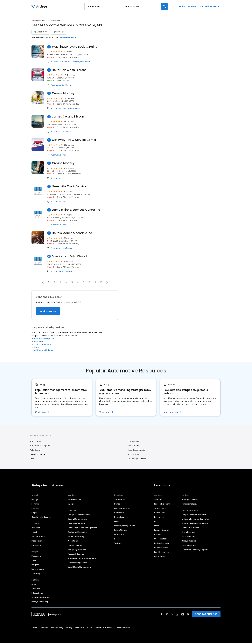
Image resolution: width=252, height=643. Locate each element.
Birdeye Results (161, 547)
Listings (35, 499)
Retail (116, 539)
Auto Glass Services (70, 62)
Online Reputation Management (82, 528)
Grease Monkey (63, 93)
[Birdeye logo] (40, 7)
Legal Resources (161, 552)
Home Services (121, 517)
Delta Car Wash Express (69, 70)
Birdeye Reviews (161, 543)
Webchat (36, 528)
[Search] (164, 6)
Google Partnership (40, 597)
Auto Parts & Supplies (44, 338)
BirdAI (34, 584)
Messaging (36, 556)
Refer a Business (189, 545)
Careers (157, 534)
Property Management (124, 525)
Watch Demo (160, 508)
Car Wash (66, 85)
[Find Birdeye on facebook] (161, 614)
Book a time (159, 512)
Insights (35, 564)
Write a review (187, 6)
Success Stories (161, 539)
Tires (64, 155)
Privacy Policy (57, 627)
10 (101, 282)
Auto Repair (85, 62)
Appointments (38, 536)
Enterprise (72, 504)
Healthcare (119, 512)
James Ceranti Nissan (68, 116)
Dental (117, 504)
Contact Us (159, 556)
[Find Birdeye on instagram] (177, 614)
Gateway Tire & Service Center (74, 140)
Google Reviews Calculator (194, 514)
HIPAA (82, 627)
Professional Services (191, 504)
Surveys (35, 560)
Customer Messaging (77, 532)
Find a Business (188, 532)
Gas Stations (133, 445)
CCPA (89, 627)
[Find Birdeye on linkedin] (172, 614)
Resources (159, 517)
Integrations (37, 593)
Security (68, 627)
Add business (48, 311)
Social (34, 532)
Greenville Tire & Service (69, 186)
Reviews (35, 504)
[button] (107, 282)
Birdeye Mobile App (40, 601)
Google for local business (79, 514)
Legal (116, 521)
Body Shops (133, 454)
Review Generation (76, 523)
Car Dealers (67, 131)
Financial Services (122, 508)
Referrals (35, 508)
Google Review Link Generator (195, 523)
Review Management (77, 519)
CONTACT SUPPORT (206, 614)
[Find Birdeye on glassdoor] (188, 614)
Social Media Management (80, 567)
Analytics (36, 588)
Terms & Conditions (41, 627)
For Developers (188, 536)
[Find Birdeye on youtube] (182, 614)
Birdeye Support (189, 541)
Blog (156, 521)
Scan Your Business (190, 528)
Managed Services (190, 499)
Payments (36, 545)
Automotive (56, 62)
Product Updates (161, 530)
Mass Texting (37, 541)
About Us (158, 499)
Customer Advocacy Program (195, 549)
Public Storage (120, 530)
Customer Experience (77, 562)
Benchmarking (38, 569)
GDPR (76, 627)
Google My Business (77, 549)
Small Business (74, 499)
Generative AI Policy (103, 627)
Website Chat (74, 541)
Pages (34, 512)
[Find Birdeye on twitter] (167, 614)
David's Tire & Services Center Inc (76, 210)
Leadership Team (162, 504)
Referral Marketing (76, 536)
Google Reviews (75, 545)
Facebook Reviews (76, 554)
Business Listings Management (82, 558)
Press (156, 525)
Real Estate (119, 534)
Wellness (118, 543)
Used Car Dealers (42, 344)
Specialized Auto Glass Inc (71, 256)
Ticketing (36, 573)
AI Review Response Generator (195, 519)
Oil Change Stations (71, 108)
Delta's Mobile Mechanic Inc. (72, 233)
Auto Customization (137, 450)
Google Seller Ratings (41, 517)
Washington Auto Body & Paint (74, 46)
